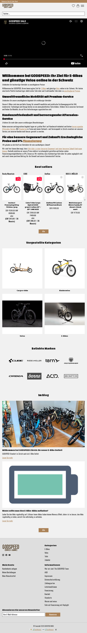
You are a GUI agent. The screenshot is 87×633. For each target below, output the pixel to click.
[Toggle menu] (82, 6)
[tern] (52, 361)
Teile (46, 556)
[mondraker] (71, 361)
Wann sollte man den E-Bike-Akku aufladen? (25, 511)
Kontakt (47, 594)
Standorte (48, 597)
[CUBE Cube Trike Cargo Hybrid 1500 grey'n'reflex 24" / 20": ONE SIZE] (32, 187)
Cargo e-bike (22, 290)
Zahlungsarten (50, 583)
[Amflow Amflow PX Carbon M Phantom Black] (54, 187)
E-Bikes (43, 88)
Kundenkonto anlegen (9, 568)
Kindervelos (64, 290)
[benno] (34, 376)
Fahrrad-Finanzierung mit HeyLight (57, 605)
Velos (58, 88)
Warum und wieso (51, 601)
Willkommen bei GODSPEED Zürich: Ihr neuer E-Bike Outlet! (32, 450)
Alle (43, 231)
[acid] (52, 376)
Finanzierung (32, 140)
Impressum (48, 576)
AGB (46, 572)
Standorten (23, 129)
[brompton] (71, 376)
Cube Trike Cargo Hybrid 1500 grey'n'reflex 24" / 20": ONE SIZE (33, 206)
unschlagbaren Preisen (72, 91)
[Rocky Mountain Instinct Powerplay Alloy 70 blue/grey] (11, 187)
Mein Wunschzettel (9, 576)
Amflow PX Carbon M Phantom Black (54, 204)
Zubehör (47, 560)
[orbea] (15, 376)
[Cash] (35, 629)
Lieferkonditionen (51, 587)
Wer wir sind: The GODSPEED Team (57, 568)
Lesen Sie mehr (7, 457)
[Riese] (34, 361)
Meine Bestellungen (9, 572)
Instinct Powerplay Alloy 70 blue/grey (12, 205)
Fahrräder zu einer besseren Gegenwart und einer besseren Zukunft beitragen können (42, 149)
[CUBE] (15, 361)
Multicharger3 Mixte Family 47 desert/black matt (75, 206)
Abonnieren (53, 614)
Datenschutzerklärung (52, 579)
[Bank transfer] (48, 629)
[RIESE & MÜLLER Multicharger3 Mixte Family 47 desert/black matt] (75, 187)
